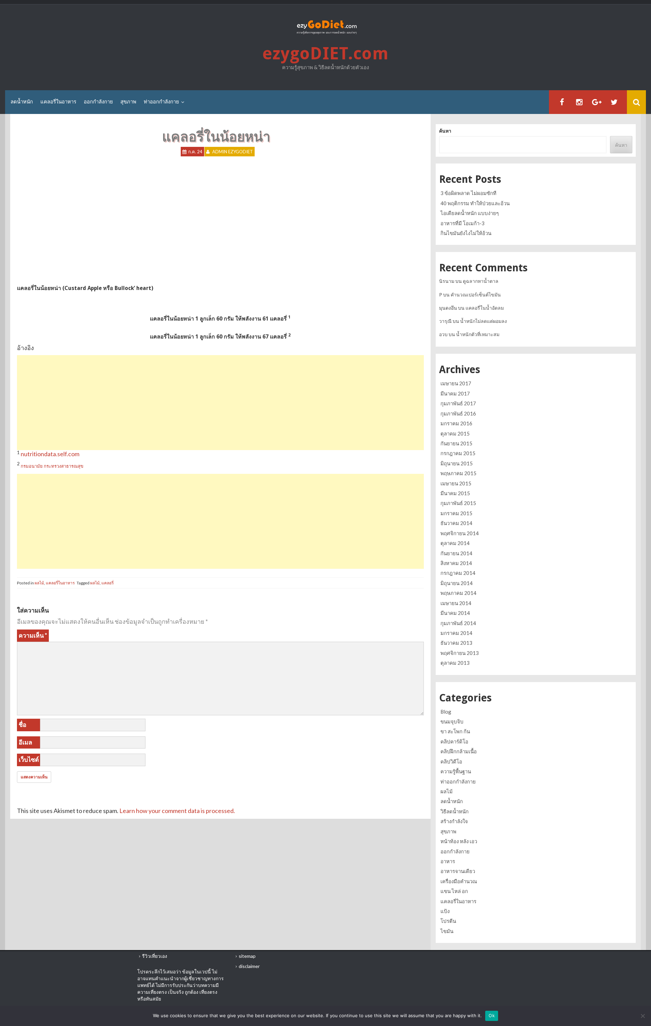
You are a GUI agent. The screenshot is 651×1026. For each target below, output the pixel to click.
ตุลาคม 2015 (455, 433)
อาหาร (447, 861)
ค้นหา (445, 131)
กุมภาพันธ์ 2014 (458, 623)
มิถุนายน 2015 (456, 463)
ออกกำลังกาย (98, 102)
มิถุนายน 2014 (456, 583)
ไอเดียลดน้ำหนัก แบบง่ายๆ (469, 213)
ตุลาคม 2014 (455, 543)
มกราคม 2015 (456, 513)
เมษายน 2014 (455, 603)
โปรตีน (448, 921)
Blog (445, 712)
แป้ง (445, 911)
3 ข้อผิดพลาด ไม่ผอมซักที (468, 193)
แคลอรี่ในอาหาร (58, 102)
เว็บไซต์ (29, 759)
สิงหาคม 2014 (456, 563)
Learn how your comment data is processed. (177, 810)
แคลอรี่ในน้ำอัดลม (485, 308)
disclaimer (249, 966)
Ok (492, 1015)
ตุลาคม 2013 (455, 663)
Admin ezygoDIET (232, 151)
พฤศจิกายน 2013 (459, 653)
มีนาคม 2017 (455, 393)
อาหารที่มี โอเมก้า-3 (462, 223)
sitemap (247, 956)
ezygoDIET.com (325, 53)
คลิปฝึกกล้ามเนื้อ (458, 751)
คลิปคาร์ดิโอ (454, 741)
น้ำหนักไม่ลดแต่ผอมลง (483, 321)
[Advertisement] (220, 402)
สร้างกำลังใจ (454, 821)
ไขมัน (446, 931)
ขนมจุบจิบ (451, 721)
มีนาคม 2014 (455, 613)
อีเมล (25, 742)
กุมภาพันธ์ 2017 (458, 403)
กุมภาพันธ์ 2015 (458, 503)
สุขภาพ (128, 102)
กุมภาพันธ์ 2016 (458, 413)
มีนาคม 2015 (455, 493)
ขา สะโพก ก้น (455, 731)
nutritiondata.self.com (50, 454)
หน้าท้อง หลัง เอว (458, 841)
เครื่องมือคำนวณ (458, 881)
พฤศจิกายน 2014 (459, 533)
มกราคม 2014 (456, 633)
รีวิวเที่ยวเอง (154, 956)
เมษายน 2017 (455, 383)
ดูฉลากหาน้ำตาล (480, 281)
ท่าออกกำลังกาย (161, 102)
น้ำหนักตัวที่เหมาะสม (477, 334)
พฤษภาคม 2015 (458, 473)
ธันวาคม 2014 (456, 523)
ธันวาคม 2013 (456, 643)
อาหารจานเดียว (457, 871)
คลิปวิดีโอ (451, 761)
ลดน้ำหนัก (22, 102)
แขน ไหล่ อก (454, 891)
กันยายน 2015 (456, 443)
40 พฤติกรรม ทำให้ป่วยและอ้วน (475, 203)
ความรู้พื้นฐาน (455, 771)
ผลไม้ (39, 582)
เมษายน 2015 (455, 483)
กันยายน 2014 (456, 553)
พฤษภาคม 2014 (458, 593)
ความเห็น (33, 635)
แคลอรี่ (107, 582)
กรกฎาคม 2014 (457, 573)
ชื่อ (22, 724)
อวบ (443, 334)
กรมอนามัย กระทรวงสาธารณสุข (52, 466)
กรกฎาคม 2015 (457, 453)
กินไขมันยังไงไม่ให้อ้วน (465, 233)
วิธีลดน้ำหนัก (454, 811)
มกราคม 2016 (456, 423)
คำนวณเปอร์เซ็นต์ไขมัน (476, 294)
